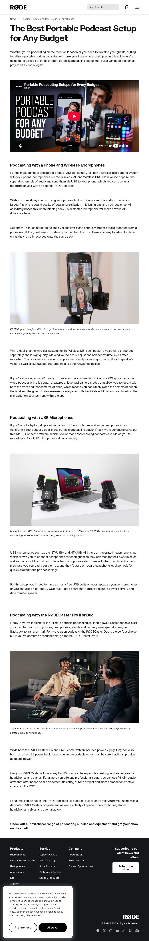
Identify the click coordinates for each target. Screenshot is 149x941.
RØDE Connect (26, 434)
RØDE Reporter (63, 186)
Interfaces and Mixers (23, 860)
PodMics (64, 773)
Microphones (17, 854)
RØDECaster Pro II (85, 636)
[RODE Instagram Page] (110, 930)
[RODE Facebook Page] (97, 930)
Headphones (17, 866)
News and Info (77, 860)
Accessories (17, 872)
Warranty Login (48, 860)
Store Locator (47, 866)
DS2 (32, 786)
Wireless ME (69, 177)
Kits (12, 877)
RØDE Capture (98, 378)
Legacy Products (49, 877)
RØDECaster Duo (97, 631)
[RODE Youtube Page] (117, 930)
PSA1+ (122, 777)
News (13, 19)
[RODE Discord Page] (137, 930)
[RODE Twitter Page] (104, 930)
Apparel (14, 883)
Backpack (16, 631)
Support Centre (48, 854)
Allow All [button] (52, 927)
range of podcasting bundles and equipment (79, 824)
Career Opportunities (81, 866)
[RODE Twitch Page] (130, 930)
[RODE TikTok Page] (123, 930)
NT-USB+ (57, 552)
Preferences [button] (23, 927)
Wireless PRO (92, 177)
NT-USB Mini (79, 552)
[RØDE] (18, 7)
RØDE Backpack (58, 801)
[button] (127, 7)
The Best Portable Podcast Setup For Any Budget (47, 19)
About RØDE (75, 854)
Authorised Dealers (50, 872)
